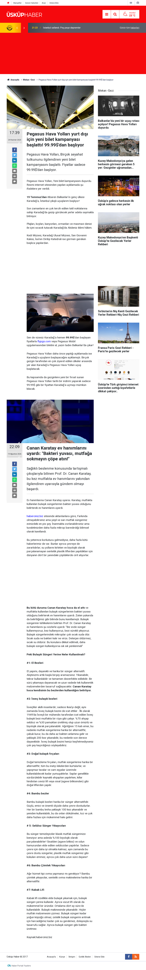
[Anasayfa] (8, 3)
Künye (62, 957)
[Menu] (106, 14)
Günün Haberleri (31, 3)
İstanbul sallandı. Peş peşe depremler (62, 27)
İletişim (72, 957)
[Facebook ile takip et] (128, 957)
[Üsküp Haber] (24, 14)
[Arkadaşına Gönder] (14, 171)
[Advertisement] (73, 54)
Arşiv (44, 3)
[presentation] (17, 27)
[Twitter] (14, 155)
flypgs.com (44, 341)
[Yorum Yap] (14, 181)
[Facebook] (14, 150)
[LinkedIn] (14, 160)
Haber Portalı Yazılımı (21, 966)
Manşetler (17, 3)
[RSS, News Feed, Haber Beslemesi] (135, 957)
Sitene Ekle (53, 3)
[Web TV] (130, 2)
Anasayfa (51, 957)
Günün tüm (129, 27)
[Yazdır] (14, 176)
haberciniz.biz (35, 516)
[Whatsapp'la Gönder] (14, 165)
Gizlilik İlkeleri (85, 957)
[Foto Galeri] (137, 2)
